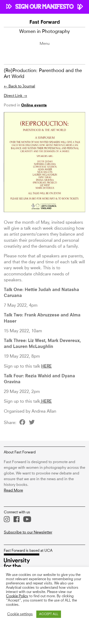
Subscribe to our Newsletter (28, 532)
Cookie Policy (17, 596)
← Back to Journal (19, 86)
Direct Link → (15, 96)
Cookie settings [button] (20, 614)
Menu (45, 44)
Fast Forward (44, 22)
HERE (46, 366)
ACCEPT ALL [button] (48, 614)
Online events (34, 105)
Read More (13, 490)
